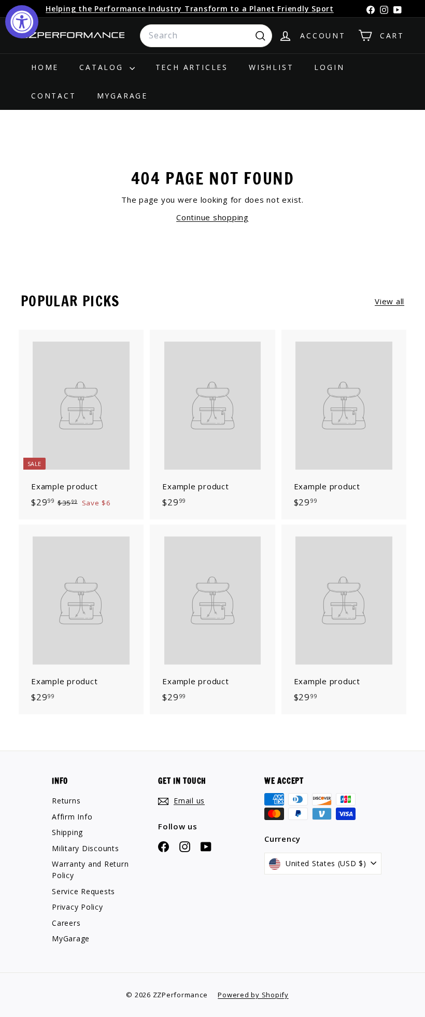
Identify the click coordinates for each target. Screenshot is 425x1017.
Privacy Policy (77, 907)
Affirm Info (72, 817)
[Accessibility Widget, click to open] (21, 21)
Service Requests (83, 891)
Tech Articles (191, 67)
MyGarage (122, 96)
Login (329, 67)
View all (389, 301)
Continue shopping (212, 217)
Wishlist (271, 67)
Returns (66, 801)
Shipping (67, 832)
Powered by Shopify (253, 994)
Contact (53, 96)
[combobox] (206, 35)
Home (45, 67)
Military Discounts (85, 848)
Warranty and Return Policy (90, 869)
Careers (66, 923)
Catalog (102, 67)
